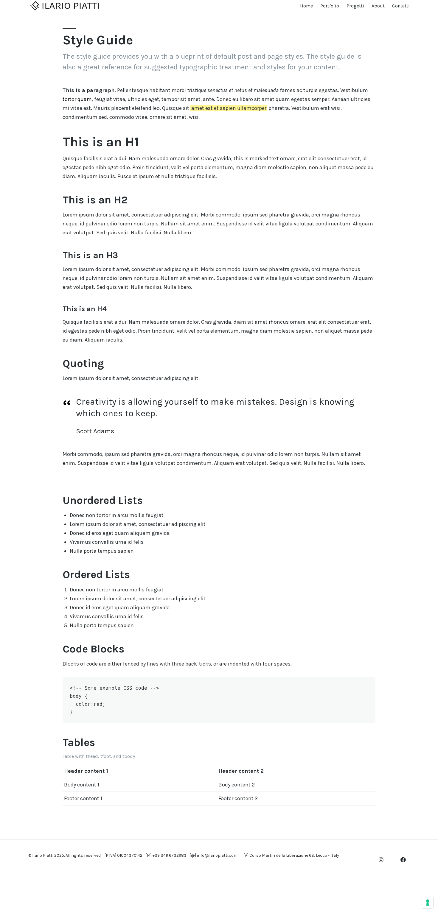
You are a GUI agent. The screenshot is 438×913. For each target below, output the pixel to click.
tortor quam (77, 99)
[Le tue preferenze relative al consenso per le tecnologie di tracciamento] (427, 902)
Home (306, 6)
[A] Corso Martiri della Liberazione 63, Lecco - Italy (291, 855)
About (378, 6)
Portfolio (329, 6)
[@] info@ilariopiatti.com (213, 855)
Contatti (401, 6)
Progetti (355, 6)
